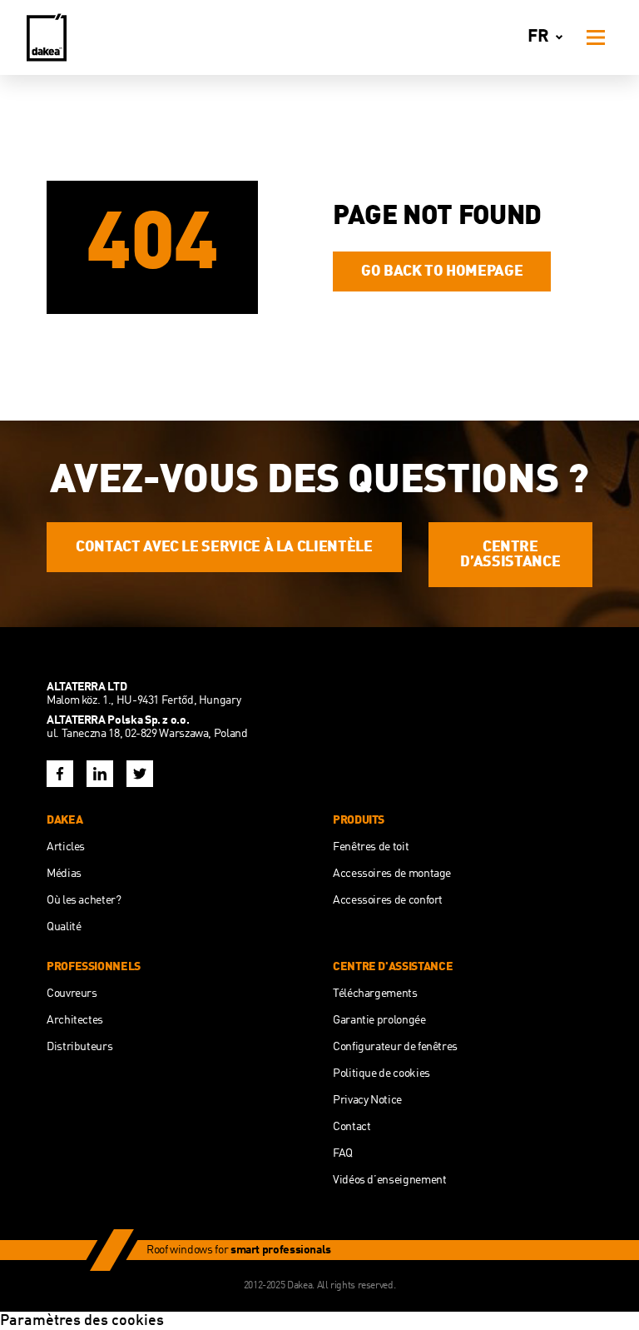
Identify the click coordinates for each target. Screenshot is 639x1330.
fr (538, 37)
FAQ (343, 1153)
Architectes (75, 1020)
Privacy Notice (367, 1100)
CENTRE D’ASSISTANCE (510, 555)
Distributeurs (79, 1047)
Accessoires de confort (388, 900)
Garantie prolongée (379, 1020)
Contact (351, 1127)
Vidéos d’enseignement (389, 1180)
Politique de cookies (381, 1073)
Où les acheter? (84, 900)
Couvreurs (72, 993)
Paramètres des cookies (82, 1320)
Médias (64, 873)
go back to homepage (442, 271)
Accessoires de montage (392, 873)
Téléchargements (375, 993)
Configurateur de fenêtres (395, 1047)
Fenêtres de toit (371, 847)
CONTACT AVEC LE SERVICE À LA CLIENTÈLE (224, 547)
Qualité (64, 927)
